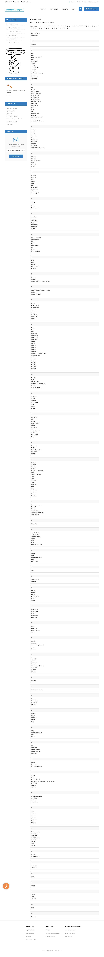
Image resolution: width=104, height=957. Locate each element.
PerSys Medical (35, 423)
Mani (32, 330)
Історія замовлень (70, 933)
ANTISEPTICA (34, 67)
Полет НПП (34, 802)
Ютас (32, 907)
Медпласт (34, 747)
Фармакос (34, 865)
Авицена (33, 592)
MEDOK (33, 359)
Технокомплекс (35, 832)
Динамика (34, 667)
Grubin (33, 228)
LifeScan (33, 309)
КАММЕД (33, 714)
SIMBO (33, 478)
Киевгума (34, 717)
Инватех (33, 699)
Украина (33, 854)
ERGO (32, 185)
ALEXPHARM (34, 61)
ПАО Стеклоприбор (36, 796)
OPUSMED (34, 400)
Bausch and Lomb (36, 93)
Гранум (33, 649)
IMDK (32, 262)
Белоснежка (34, 611)
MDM (32, 331)
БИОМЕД (33, 613)
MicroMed (34, 365)
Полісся (33, 800)
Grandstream (35, 224)
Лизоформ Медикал (36, 732)
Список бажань (69, 936)
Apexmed (33, 75)
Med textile (34, 333)
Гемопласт (34, 643)
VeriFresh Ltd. (35, 534)
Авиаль (33, 590)
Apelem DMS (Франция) (37, 73)
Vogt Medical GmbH (36, 544)
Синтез (33, 815)
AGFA (32, 53)
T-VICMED (34, 507)
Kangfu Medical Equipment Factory (40, 290)
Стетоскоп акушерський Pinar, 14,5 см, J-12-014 (19, 90)
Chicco (33, 138)
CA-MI (33, 132)
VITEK (32, 542)
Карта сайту (10, 124)
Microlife (33, 363)
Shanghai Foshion (36, 474)
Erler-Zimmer (35, 189)
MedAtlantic (34, 335)
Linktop (33, 313)
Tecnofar (33, 509)
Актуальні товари (13, 24)
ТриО (32, 843)
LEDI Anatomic (35, 305)
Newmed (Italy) (35, 381)
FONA (32, 204)
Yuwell (33, 570)
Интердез (34, 702)
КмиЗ (32, 721)
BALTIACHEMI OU (36, 92)
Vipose (33, 538)
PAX (32, 419)
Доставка (9, 1)
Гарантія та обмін (12, 108)
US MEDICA (34, 523)
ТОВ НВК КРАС (35, 837)
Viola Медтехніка (36, 536)
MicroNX (33, 367)
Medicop (33, 351)
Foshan (33, 206)
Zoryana (33, 581)
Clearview (34, 141)
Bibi (32, 111)
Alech (32, 59)
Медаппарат (34, 35)
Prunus (33, 437)
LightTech (34, 311)
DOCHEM (33, 164)
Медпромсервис (35, 751)
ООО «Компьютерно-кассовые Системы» (42, 781)
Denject (33, 156)
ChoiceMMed (34, 140)
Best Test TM (34, 105)
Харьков (33, 876)
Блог (73, 9)
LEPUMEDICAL (35, 307)
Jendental (33, 279)
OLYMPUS (34, 396)
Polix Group (34, 427)
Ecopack (33, 177)
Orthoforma (34, 402)
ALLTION (33, 63)
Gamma (33, 219)
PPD (32, 429)
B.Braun (33, 88)
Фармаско (34, 867)
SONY (32, 486)
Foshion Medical (35, 208)
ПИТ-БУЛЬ (34, 798)
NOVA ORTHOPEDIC (36, 387)
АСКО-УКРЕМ (35, 596)
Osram (33, 406)
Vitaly (32, 540)
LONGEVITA (34, 317)
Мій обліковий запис (70, 930)
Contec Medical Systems (37, 147)
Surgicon (33, 494)
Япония (33, 917)
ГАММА (33, 641)
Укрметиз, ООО (35, 856)
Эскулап (33, 898)
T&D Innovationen (36, 505)
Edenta (33, 181)
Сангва (33, 811)
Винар (33, 626)
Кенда (33, 715)
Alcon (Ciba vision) (36, 57)
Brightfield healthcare (37, 121)
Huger (33, 249)
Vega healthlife (35, 533)
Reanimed (34, 446)
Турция (33, 845)
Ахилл (33, 600)
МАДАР (33, 745)
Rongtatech (34, 451)
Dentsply (33, 158)
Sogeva (33, 482)
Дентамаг (34, 664)
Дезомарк (34, 658)
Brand (39, 19)
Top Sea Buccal (35, 510)
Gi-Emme (33, 223)
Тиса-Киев (34, 835)
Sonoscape (34, 484)
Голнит (33, 647)
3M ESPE (33, 44)
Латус (32, 730)
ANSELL (33, 65)
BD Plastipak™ (35, 97)
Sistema (33, 480)
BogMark (33, 119)
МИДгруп (34, 753)
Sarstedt (33, 464)
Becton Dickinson (36, 101)
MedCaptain (34, 337)
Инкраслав (34, 701)
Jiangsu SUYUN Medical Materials (40, 281)
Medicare (33, 347)
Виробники (54, 9)
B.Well (33, 90)
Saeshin (33, 463)
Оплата (16, 1)
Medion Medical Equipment (38, 353)
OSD (32, 404)
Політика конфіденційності (14, 119)
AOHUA (33, 71)
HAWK (33, 241)
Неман (33, 762)
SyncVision (34, 496)
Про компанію (11, 111)
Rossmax (33, 453)
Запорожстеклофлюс (37, 690)
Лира (32, 734)
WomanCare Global (36, 557)
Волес (33, 632)
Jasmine (33, 277)
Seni (32, 472)
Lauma (33, 303)
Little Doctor (34, 315)
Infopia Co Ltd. (35, 266)
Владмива (34, 628)
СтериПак (34, 819)
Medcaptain (34, 339)
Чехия (33, 885)
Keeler (33, 292)
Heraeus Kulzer (35, 245)
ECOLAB (33, 175)
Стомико (33, 822)
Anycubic (33, 69)
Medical (33, 345)
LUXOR (33, 319)
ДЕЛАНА (33, 660)
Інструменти (12, 39)
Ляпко (33, 736)
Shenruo (33, 476)
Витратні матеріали (14, 42)
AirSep (33, 55)
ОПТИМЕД (34, 783)
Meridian (33, 361)
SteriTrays (34, 492)
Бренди (48, 930)
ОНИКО (33, 777)
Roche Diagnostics (36, 450)
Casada (33, 134)
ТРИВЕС (33, 841)
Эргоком (33, 896)
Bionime (33, 115)
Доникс (33, 671)
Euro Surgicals (35, 193)
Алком (33, 594)
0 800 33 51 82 (26, 1)
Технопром (34, 833)
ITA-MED (33, 268)
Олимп (33, 775)
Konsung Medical (36, 294)
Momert (33, 368)
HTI (32, 247)
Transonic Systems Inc (37, 512)
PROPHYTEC (34, 435)
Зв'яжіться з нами (12, 121)
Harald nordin (35, 239)
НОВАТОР (34, 764)
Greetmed (34, 226)
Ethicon (33, 191)
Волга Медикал (35, 630)
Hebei (32, 243)
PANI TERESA (34, 417)
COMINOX (34, 145)
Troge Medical (35, 514)
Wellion (33, 553)
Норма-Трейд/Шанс (36, 766)
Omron (33, 398)
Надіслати (15, 156)
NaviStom (33, 378)
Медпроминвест (35, 749)
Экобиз (33, 894)
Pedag (33, 421)
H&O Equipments (36, 237)
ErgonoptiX (34, 187)
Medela (33, 341)
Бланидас (34, 617)
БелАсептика (35, 609)
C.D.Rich (33, 130)
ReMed (33, 448)
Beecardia (34, 103)
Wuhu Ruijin (34, 561)
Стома (33, 821)
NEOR (32, 379)
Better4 (33, 107)
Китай (33, 719)
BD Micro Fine (35, 95)
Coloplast (33, 143)
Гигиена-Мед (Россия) (37, 645)
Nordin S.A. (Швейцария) (38, 383)
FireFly (33, 202)
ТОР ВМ (33, 839)
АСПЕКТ (33, 598)
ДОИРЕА (33, 669)
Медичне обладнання (14, 31)
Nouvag (33, 385)
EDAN (32, 179)
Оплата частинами (12, 116)
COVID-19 (43, 9)
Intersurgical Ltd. (36, 33)
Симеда (33, 813)
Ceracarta (34, 136)
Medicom (33, 349)
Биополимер (34, 615)
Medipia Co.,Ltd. (35, 355)
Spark (32, 488)
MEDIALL (33, 343)
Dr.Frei (33, 166)
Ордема (33, 785)
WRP (32, 559)
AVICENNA (34, 79)
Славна (33, 817)
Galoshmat (34, 217)
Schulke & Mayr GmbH (37, 470)
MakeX (33, 328)
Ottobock (33, 408)
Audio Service (35, 77)
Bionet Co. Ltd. (35, 113)
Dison (32, 162)
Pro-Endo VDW (35, 431)
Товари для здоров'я (14, 28)
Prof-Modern (34, 433)
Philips (33, 425)
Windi (32, 555)
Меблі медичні (13, 35)
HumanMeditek (35, 251)
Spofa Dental (34, 490)
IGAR (32, 260)
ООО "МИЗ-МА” (35, 779)
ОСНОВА (33, 787)
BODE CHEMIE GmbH (37, 117)
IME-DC (33, 264)
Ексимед (33, 680)
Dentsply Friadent (36, 160)
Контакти (65, 9)
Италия (33, 704)
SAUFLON (33, 466)
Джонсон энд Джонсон (37, 666)
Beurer (33, 109)
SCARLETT (34, 468)
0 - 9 (41, 26)
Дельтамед (34, 662)
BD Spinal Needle (36, 99)
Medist (33, 357)
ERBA (32, 183)
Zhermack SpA (35, 579)
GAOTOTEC (34, 221)
